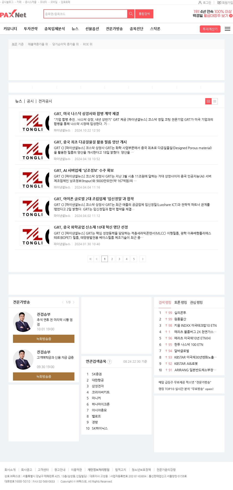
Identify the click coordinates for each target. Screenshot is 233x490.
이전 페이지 (97, 259)
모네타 (43, 2)
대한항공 (98, 380)
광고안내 (59, 469)
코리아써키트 (101, 392)
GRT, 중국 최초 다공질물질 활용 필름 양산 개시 (90, 142)
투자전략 (31, 29)
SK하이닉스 (100, 428)
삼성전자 (98, 386)
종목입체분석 (54, 29)
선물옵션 (92, 29)
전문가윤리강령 (166, 469)
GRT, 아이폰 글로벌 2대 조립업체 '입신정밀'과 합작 (94, 199)
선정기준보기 (109, 361)
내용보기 (208, 101)
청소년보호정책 (141, 469)
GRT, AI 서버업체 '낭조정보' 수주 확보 (84, 170)
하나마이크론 (101, 404)
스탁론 (155, 29)
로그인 (207, 2)
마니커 (96, 398)
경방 (95, 422)
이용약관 (76, 469)
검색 (131, 13)
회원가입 (227, 2)
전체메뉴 (227, 29)
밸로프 (96, 416)
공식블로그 (7, 2)
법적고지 (120, 469)
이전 (62, 302)
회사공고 (26, 469)
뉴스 (75, 29)
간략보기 (215, 101)
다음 (73, 302)
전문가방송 (114, 29)
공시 (30, 101)
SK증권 (97, 374)
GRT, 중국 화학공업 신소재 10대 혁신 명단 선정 (91, 227)
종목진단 (136, 29)
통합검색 (144, 13)
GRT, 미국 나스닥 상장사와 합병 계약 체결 (86, 113)
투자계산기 (210, 29)
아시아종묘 (99, 410)
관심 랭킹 (196, 302)
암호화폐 (65, 2)
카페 (19, 2)
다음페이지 (142, 259)
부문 (14, 44)
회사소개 (10, 469)
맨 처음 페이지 (90, 259)
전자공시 (45, 101)
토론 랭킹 (180, 302)
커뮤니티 (10, 29)
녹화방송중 (43, 339)
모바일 (54, 2)
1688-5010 (22, 481)
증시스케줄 (30, 2)
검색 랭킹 (165, 302)
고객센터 (43, 469)
